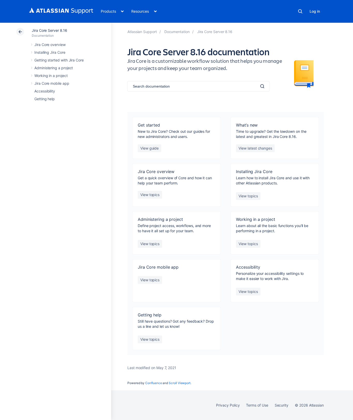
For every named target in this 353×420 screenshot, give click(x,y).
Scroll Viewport (179, 383)
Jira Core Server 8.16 (49, 30)
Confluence (153, 383)
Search (300, 11)
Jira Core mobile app (51, 83)
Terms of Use (257, 405)
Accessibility (44, 91)
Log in (315, 11)
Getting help (44, 99)
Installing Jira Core (49, 52)
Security (281, 405)
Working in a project (51, 75)
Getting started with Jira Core (59, 60)
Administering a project (53, 68)
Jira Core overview (50, 44)
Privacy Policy (228, 405)
